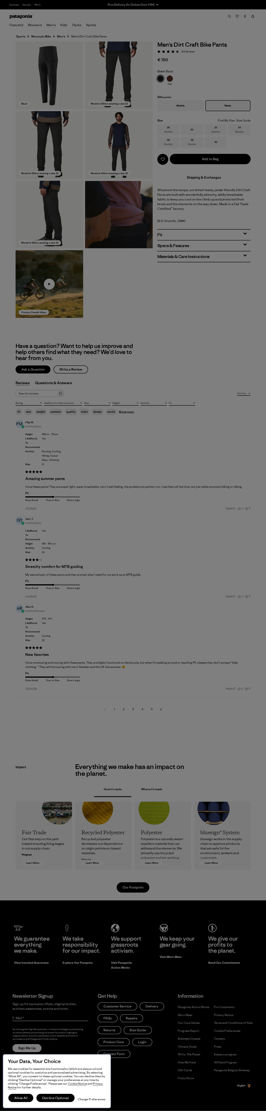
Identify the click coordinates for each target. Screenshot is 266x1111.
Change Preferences (91, 1099)
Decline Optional (55, 1098)
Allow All (20, 1098)
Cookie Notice (77, 1083)
